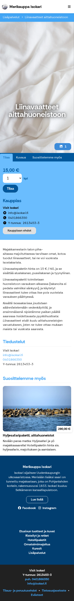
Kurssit (37, 548)
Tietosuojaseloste (54, 590)
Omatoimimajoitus (37, 544)
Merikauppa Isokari (37, 467)
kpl (26, 178)
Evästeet (37, 595)
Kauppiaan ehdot (19, 230)
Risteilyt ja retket (37, 536)
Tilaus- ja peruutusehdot (20, 590)
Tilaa (6, 157)
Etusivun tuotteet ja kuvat (37, 531)
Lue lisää (37, 499)
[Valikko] (69, 6)
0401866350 (12, 360)
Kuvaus (21, 157)
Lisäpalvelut (11, 17)
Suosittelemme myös (47, 157)
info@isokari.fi (13, 355)
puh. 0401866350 (37, 579)
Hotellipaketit (37, 540)
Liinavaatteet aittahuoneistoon (46, 17)
